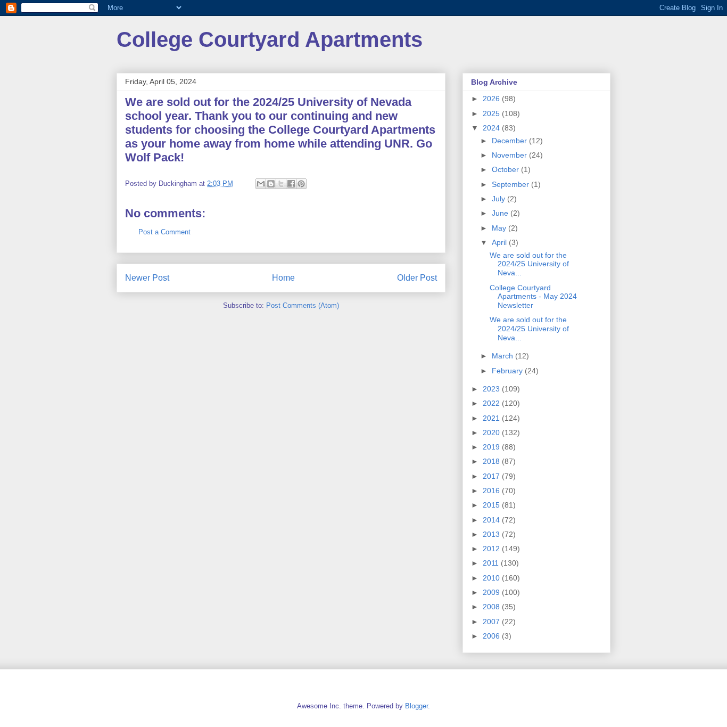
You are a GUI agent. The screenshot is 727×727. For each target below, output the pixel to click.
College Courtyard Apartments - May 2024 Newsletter (533, 296)
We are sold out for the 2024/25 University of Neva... (529, 264)
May (500, 228)
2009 (492, 592)
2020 (492, 432)
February (508, 370)
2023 (492, 389)
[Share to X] (281, 183)
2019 (492, 447)
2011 (492, 563)
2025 (492, 113)
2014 (492, 520)
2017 (492, 476)
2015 (492, 505)
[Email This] (260, 183)
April (500, 242)
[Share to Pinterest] (301, 183)
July (499, 198)
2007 (492, 621)
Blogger (416, 706)
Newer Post (147, 277)
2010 (492, 578)
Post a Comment (164, 232)
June (501, 213)
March (503, 356)
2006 (492, 636)
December (510, 140)
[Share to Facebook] (291, 183)
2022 (492, 403)
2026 (492, 98)
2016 (492, 490)
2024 (492, 128)
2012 (492, 548)
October (506, 169)
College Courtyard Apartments (270, 39)
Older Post (417, 277)
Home (283, 277)
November (510, 155)
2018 (492, 461)
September (511, 184)
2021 (492, 418)
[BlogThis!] (271, 183)
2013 (492, 534)
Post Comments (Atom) (302, 305)
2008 (492, 606)
